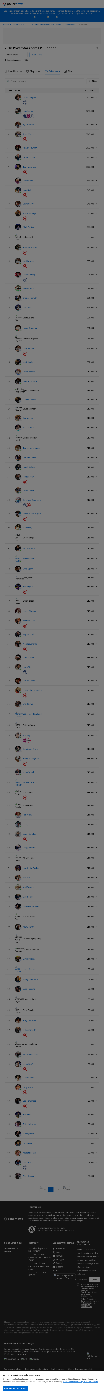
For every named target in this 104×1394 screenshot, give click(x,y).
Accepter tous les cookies (15, 1388)
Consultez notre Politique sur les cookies (80, 1381)
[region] (52, 1382)
